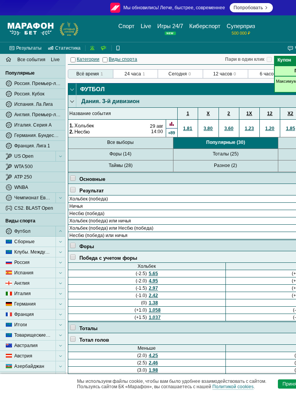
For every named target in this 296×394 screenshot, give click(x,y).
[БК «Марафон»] (31, 28)
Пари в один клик (244, 59)
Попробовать (248, 7)
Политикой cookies (233, 386)
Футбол (92, 89)
